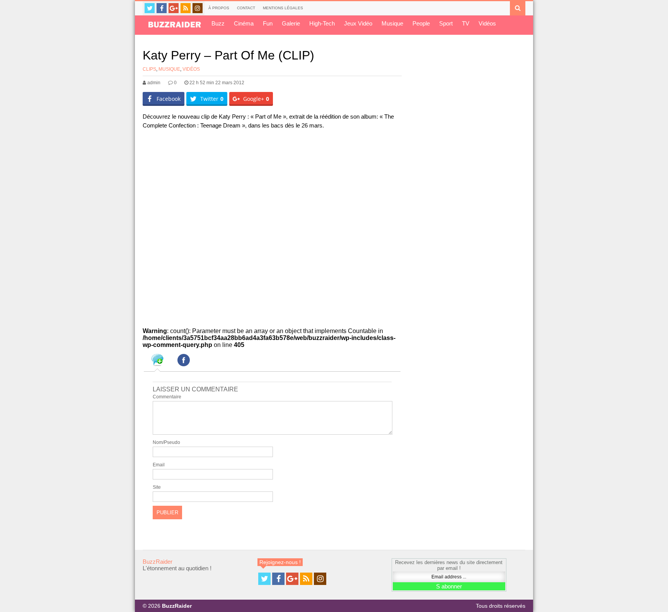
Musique (392, 23)
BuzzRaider (157, 561)
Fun (268, 23)
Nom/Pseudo (166, 442)
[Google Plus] (174, 8)
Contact (246, 8)
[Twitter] (150, 8)
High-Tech (322, 23)
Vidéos (487, 23)
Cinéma (244, 23)
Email (159, 465)
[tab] (157, 361)
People (421, 23)
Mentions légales (283, 8)
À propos (218, 8)
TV (465, 23)
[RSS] (186, 8)
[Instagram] (198, 8)
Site (157, 487)
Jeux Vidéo (358, 23)
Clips (149, 69)
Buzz (218, 23)
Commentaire (167, 397)
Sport (446, 23)
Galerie (291, 23)
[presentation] (157, 361)
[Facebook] (162, 8)
